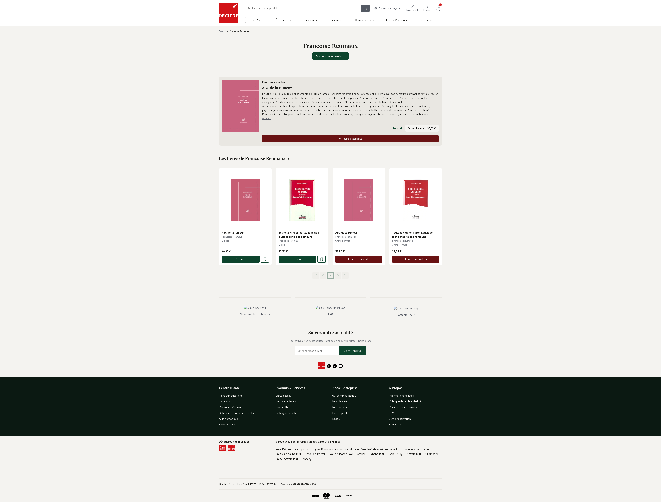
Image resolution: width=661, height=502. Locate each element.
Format (397, 128)
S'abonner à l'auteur (330, 56)
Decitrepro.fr (340, 413)
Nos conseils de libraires (255, 314)
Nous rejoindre (341, 407)
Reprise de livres (286, 401)
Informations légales (401, 395)
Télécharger (241, 259)
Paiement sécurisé (230, 407)
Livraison (224, 401)
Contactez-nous (406, 315)
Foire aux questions (231, 395)
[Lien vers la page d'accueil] (228, 13)
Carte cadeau (283, 395)
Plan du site (396, 424)
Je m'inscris (352, 351)
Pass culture (283, 407)
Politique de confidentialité (405, 401)
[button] (350, 104)
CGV (391, 413)
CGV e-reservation (400, 418)
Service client (227, 424)
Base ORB (338, 418)
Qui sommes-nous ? (344, 395)
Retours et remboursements (236, 413)
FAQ (330, 314)
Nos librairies (340, 401)
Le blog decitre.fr (286, 413)
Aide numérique (228, 418)
